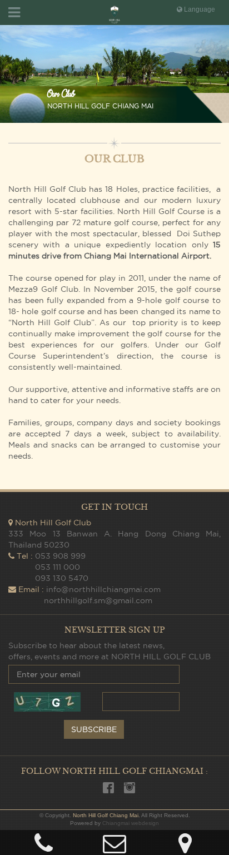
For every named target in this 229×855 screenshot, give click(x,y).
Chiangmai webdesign (130, 823)
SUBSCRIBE (94, 729)
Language (198, 9)
